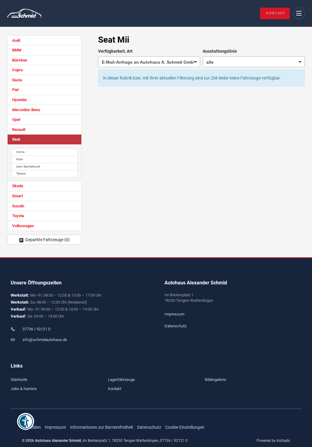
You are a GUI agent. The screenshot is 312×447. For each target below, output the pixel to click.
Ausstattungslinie (220, 51)
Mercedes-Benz (26, 109)
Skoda (17, 186)
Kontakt (275, 13)
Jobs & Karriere (24, 388)
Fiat (15, 89)
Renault (18, 129)
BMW (16, 50)
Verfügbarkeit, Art (115, 51)
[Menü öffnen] (299, 13)
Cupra (17, 70)
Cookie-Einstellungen (184, 427)
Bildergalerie (215, 379)
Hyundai (19, 99)
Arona (20, 151)
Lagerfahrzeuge (121, 379)
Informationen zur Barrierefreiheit (101, 427)
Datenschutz (175, 326)
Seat (16, 139)
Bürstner (19, 60)
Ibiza (19, 159)
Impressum (174, 314)
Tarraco (21, 173)
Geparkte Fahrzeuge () (47, 239)
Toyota (18, 215)
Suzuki (18, 206)
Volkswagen (23, 226)
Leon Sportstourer (28, 166)
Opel (16, 119)
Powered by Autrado (273, 440)
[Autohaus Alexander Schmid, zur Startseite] (24, 13)
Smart (17, 196)
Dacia (17, 80)
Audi (16, 40)
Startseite (19, 379)
